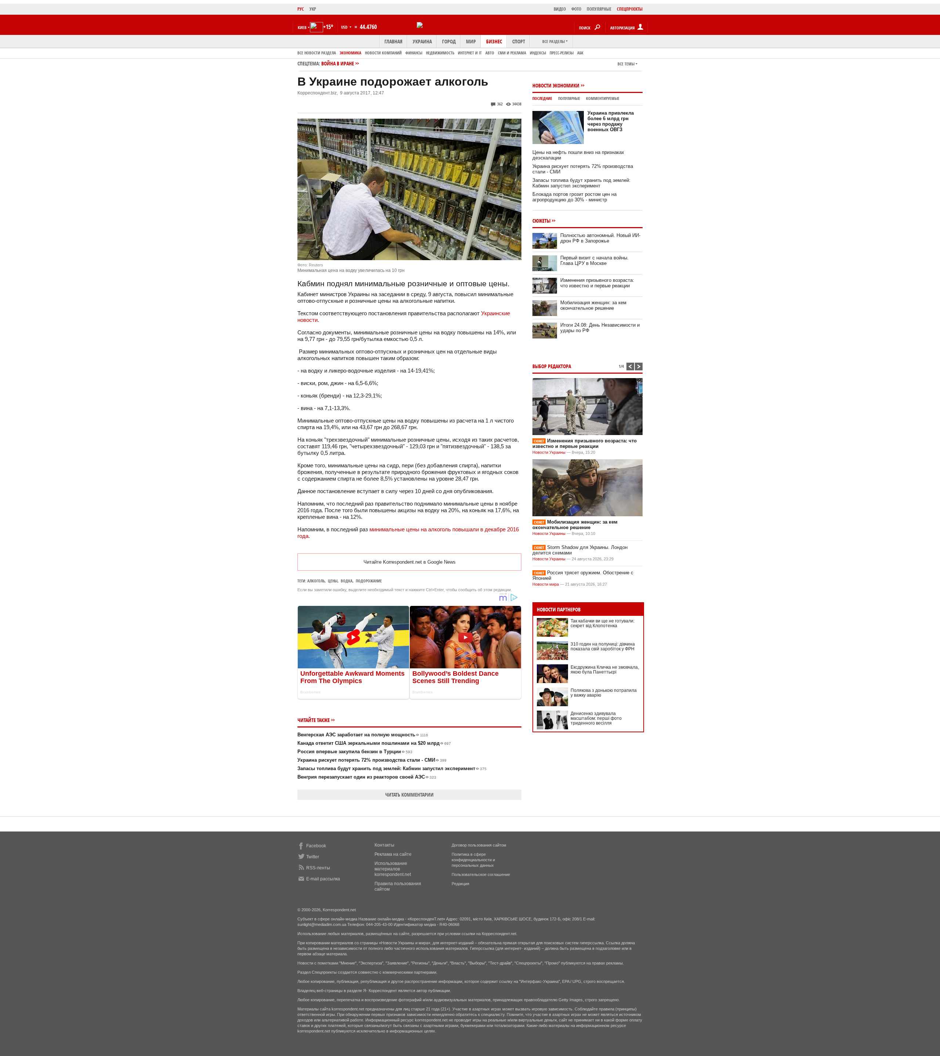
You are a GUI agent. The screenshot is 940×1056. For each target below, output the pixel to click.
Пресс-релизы (562, 52)
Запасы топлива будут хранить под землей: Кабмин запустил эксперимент (392, 768)
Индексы (538, 52)
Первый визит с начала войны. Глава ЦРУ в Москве (594, 260)
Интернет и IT (470, 52)
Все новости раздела (316, 52)
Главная (393, 41)
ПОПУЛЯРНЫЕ (599, 9)
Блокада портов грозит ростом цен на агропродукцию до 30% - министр (574, 196)
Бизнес (494, 41)
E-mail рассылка (323, 878)
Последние (542, 98)
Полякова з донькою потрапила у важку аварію (604, 693)
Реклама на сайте (393, 854)
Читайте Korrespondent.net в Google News (410, 562)
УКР (313, 9)
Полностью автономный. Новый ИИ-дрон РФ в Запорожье (600, 238)
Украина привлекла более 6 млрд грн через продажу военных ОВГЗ (611, 121)
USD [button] (344, 27)
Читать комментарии (409, 794)
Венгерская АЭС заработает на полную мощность (362, 734)
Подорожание (369, 580)
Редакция (460, 883)
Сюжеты (541, 220)
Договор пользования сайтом (479, 845)
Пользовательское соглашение (481, 874)
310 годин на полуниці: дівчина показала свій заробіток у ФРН (603, 646)
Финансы (413, 52)
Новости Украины (548, 452)
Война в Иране (337, 63)
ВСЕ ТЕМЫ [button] (626, 64)
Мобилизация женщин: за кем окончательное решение (593, 305)
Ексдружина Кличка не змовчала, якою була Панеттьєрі (605, 670)
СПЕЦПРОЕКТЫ (630, 9)
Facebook (316, 845)
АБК (580, 52)
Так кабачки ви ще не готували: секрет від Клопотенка (602, 623)
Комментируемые (602, 98)
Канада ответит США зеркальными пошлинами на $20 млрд (374, 743)
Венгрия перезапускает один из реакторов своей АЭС (366, 777)
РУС (300, 9)
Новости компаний (383, 52)
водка (346, 580)
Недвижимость (440, 52)
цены (332, 580)
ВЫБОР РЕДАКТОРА (551, 366)
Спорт (518, 41)
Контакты (384, 845)
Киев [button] (302, 27)
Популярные (569, 98)
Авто (489, 52)
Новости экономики (555, 85)
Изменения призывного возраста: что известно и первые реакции (597, 282)
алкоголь (316, 580)
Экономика (350, 52)
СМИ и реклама (512, 52)
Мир (471, 41)
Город (449, 41)
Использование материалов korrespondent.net (393, 869)
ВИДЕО (560, 9)
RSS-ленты (318, 867)
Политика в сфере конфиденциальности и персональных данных (473, 860)
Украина (422, 41)
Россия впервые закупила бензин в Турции (354, 751)
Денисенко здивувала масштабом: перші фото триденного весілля (596, 718)
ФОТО (576, 9)
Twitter (312, 856)
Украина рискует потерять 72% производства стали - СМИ (371, 760)
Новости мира (545, 584)
